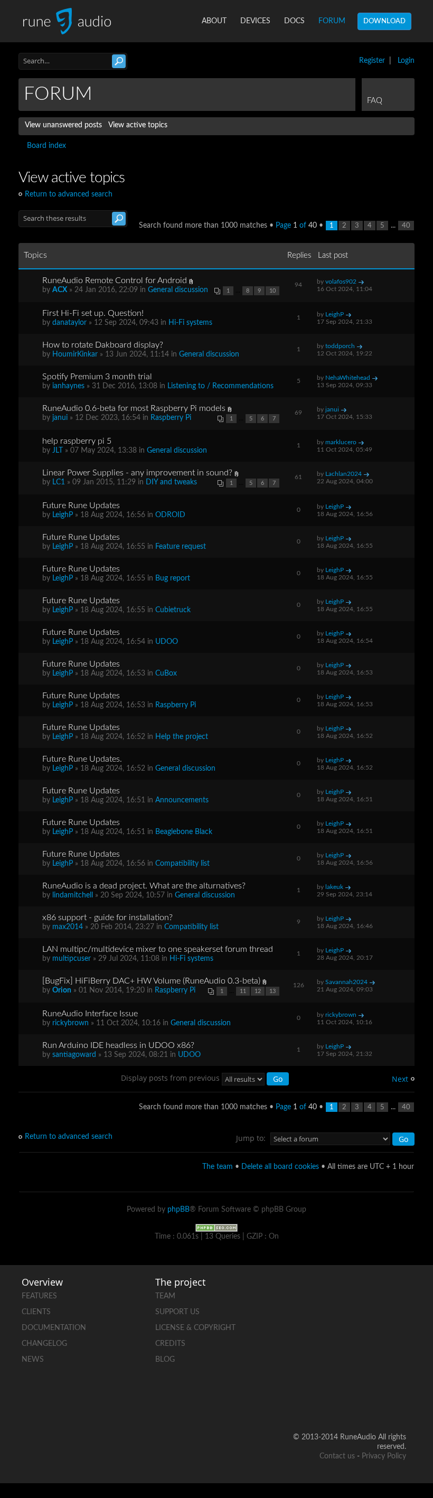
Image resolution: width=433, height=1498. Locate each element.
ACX (59, 290)
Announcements (182, 800)
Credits (170, 1343)
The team (217, 1167)
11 (243, 991)
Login (406, 60)
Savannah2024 (346, 982)
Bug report (172, 578)
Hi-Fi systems (190, 322)
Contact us (337, 1456)
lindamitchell (72, 895)
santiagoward (74, 1055)
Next (400, 1079)
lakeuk (334, 887)
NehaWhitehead (347, 377)
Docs (294, 21)
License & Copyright (195, 1328)
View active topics (137, 125)
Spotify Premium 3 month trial (97, 376)
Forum (331, 21)
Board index (46, 145)
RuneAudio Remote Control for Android (114, 280)
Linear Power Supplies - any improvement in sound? (137, 473)
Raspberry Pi (170, 418)
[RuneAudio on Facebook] (397, 1294)
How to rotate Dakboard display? (102, 345)
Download (384, 21)
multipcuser (71, 958)
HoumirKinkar (75, 354)
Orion (61, 990)
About (214, 21)
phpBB (178, 1209)
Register (372, 60)
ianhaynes (68, 386)
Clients (36, 1312)
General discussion (178, 290)
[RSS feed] (397, 1367)
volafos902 (340, 281)
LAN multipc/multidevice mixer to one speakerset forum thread (157, 949)
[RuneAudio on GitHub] (357, 1294)
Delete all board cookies (280, 1167)
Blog (165, 1359)
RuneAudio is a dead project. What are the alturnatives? (144, 886)
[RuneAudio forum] (357, 1367)
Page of (296, 225)
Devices (255, 21)
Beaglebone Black (183, 832)
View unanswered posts (63, 125)
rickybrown (70, 1023)
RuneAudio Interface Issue (90, 1013)
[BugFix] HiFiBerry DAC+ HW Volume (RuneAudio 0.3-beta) (151, 981)
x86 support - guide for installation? (107, 917)
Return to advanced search (68, 194)
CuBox (166, 673)
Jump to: (251, 1138)
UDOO (166, 641)
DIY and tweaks (171, 482)
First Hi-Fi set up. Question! (93, 313)
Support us (177, 1312)
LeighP (334, 314)
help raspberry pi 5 (76, 441)
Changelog (44, 1343)
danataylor (69, 322)
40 (406, 225)
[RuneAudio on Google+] (397, 1330)
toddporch (340, 346)
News (33, 1359)
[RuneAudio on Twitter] (357, 1330)
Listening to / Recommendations (220, 386)
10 (272, 291)
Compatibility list (182, 863)
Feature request (180, 546)
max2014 (67, 927)
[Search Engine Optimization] (216, 1227)
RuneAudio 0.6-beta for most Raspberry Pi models (133, 408)
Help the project (181, 737)
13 (272, 991)
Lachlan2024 (343, 474)
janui (60, 418)
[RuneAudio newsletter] (397, 1403)
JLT (57, 450)
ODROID (170, 515)
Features (39, 1296)
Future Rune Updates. (82, 759)
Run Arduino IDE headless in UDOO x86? (118, 1045)
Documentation (54, 1328)
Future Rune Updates (81, 505)
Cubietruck (173, 610)
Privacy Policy (384, 1456)
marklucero (340, 442)
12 (258, 991)
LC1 (58, 482)
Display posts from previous (171, 1078)
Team (165, 1296)
